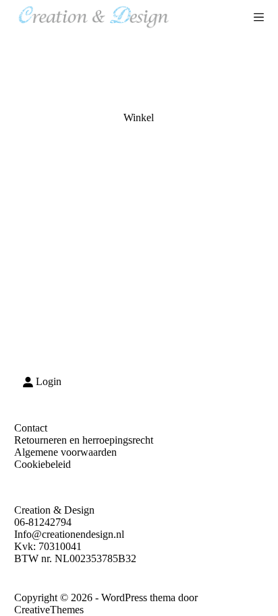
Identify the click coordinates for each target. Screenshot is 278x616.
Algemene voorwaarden (65, 452)
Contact (30, 428)
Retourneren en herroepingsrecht (83, 440)
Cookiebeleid (42, 464)
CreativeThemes (49, 609)
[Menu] (259, 17)
